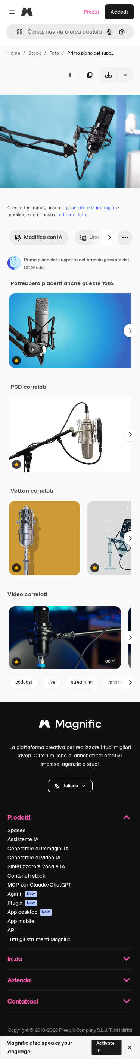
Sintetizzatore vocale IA (36, 866)
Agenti (21, 894)
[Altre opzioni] (69, 74)
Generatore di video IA (33, 857)
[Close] (130, 1047)
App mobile (20, 921)
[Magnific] (70, 725)
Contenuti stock (26, 875)
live (51, 682)
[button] (70, 786)
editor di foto (72, 215)
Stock (34, 53)
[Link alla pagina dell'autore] (14, 264)
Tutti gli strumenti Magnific (39, 939)
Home (13, 53)
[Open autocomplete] (16, 32)
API (11, 930)
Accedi (119, 12)
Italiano (70, 786)
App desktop (28, 912)
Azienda (19, 980)
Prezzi (91, 12)
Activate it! (105, 1046)
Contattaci (22, 1001)
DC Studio (34, 268)
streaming (82, 682)
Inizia (14, 959)
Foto (54, 53)
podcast (23, 682)
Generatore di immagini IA (38, 848)
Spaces (16, 830)
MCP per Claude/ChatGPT (39, 884)
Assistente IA (22, 839)
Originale (49, 99)
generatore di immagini (90, 208)
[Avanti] (109, 237)
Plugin (21, 903)
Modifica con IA (43, 237)
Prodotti (19, 817)
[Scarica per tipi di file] (125, 74)
